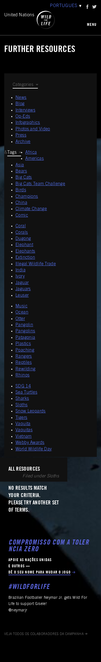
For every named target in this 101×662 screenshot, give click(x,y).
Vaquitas (24, 430)
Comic (21, 215)
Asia (19, 165)
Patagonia (25, 337)
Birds (20, 190)
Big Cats (23, 177)
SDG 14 (23, 386)
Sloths (21, 405)
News (21, 98)
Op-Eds (22, 116)
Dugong (23, 239)
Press (20, 135)
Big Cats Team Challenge (40, 184)
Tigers (21, 418)
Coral (20, 226)
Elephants (25, 251)
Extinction (25, 257)
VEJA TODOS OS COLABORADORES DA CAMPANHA (44, 634)
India (20, 270)
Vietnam (23, 436)
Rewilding (25, 369)
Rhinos (22, 375)
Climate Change (31, 209)
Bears (21, 171)
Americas (34, 159)
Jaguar (22, 283)
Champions (26, 196)
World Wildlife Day (33, 449)
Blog (20, 104)
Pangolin (24, 325)
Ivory (20, 276)
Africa (31, 152)
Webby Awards (29, 443)
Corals (21, 232)
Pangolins (25, 331)
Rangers (23, 356)
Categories (23, 85)
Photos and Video (32, 129)
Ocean (21, 312)
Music (21, 306)
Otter (20, 319)
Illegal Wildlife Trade (35, 264)
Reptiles (23, 363)
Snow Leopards (30, 411)
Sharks (22, 398)
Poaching (24, 350)
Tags (12, 152)
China (21, 203)
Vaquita (23, 424)
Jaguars (23, 289)
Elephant (24, 245)
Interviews (25, 110)
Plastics (23, 344)
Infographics (27, 123)
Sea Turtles (26, 392)
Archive (23, 142)
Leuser (22, 295)
